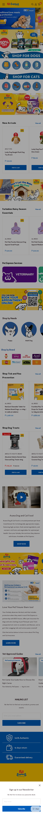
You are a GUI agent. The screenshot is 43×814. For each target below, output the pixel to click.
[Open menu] (3, 4)
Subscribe (21, 809)
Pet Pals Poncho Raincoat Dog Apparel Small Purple (15, 243)
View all (38, 123)
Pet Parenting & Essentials (12, 660)
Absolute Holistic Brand (13, 454)
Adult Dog (8, 149)
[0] (39, 4)
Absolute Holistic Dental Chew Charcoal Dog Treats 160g (15, 458)
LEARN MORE (11, 643)
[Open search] (32, 4)
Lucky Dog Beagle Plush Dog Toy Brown (15, 153)
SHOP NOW (21, 544)
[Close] (40, 785)
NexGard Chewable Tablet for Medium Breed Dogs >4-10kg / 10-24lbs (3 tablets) (15, 408)
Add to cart (16, 167)
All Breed (8, 239)
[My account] (36, 4)
